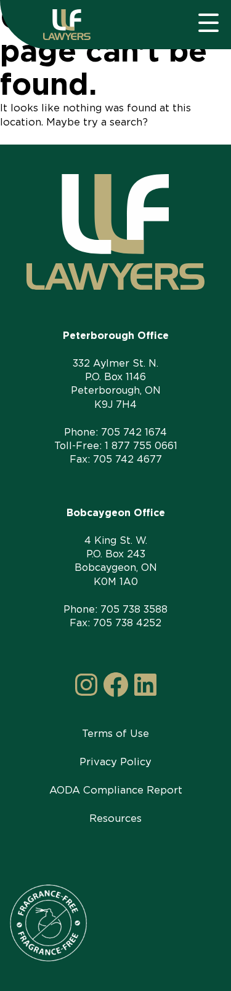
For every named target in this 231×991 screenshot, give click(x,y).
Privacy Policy (115, 761)
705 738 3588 (134, 609)
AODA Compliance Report (115, 790)
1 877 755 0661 (141, 446)
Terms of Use (115, 733)
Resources (115, 818)
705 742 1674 (134, 432)
